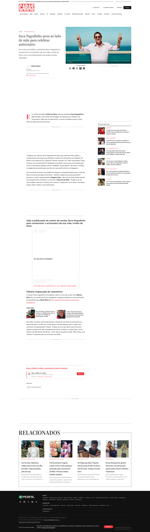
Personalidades (77, 14)
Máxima (45, 499)
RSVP (93, 14)
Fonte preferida (48, 376)
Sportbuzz (66, 499)
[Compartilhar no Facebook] (73, 68)
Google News (41, 376)
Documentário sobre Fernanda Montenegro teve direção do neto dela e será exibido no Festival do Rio (118, 152)
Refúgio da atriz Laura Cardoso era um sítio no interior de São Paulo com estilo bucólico (47, 1)
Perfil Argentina (94, 505)
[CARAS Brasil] (26, 7)
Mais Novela (114, 497)
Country (107, 14)
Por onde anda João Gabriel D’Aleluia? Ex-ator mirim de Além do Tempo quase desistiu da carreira (118, 173)
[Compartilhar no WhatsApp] (70, 68)
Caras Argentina (55, 505)
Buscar (96, 7)
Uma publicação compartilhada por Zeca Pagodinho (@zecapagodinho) (57, 286)
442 (108, 505)
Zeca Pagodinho (34, 387)
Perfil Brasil (52, 499)
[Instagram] (20, 501)
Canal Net (46, 505)
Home (20, 31)
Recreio (59, 499)
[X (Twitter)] (28, 501)
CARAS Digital (36, 66)
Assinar (127, 7)
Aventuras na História (56, 497)
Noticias (77, 505)
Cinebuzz (81, 497)
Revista (87, 14)
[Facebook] (24, 501)
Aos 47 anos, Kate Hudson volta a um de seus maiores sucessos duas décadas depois (118, 183)
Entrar (119, 7)
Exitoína (63, 505)
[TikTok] (36, 501)
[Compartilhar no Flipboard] (80, 68)
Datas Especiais (29, 31)
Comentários (32, 75)
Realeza (52, 14)
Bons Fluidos (68, 497)
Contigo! (87, 497)
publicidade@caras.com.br (51, 519)
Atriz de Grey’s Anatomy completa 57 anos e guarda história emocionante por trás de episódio (118, 142)
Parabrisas (84, 505)
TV (47, 14)
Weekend (102, 505)
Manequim (122, 497)
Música (42, 14)
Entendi (108, 526)
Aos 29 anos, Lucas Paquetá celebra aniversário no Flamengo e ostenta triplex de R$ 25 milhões (117, 163)
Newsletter (109, 7)
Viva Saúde (78, 499)
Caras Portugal (116, 14)
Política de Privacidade (26, 527)
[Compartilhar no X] (77, 68)
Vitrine (99, 14)
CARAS (75, 497)
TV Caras (67, 14)
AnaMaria (45, 497)
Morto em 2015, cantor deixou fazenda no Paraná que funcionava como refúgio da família (92, 1)
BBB (31, 14)
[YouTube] (32, 501)
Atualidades (24, 14)
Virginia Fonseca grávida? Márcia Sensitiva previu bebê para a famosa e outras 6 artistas (117, 132)
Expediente (46, 511)
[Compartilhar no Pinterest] (83, 68)
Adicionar (80, 373)
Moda (36, 14)
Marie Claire (70, 505)
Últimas (59, 14)
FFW (93, 497)
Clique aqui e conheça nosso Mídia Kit (29, 522)
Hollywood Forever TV (102, 497)
